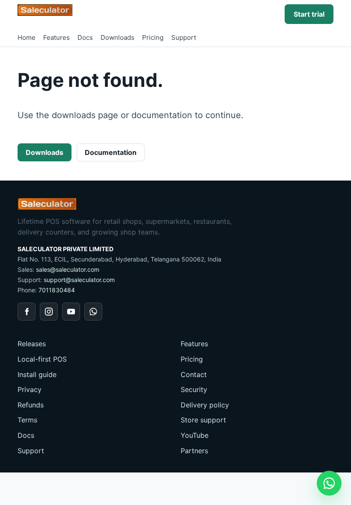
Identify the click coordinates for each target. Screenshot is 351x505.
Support (183, 37)
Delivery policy (205, 405)
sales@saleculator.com (67, 269)
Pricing (153, 37)
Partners (194, 450)
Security (194, 389)
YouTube (194, 435)
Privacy (30, 389)
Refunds (31, 405)
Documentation (111, 152)
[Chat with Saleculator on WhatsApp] (329, 483)
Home (27, 37)
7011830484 (57, 290)
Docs (85, 37)
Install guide (37, 374)
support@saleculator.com (79, 279)
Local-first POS (42, 359)
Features (56, 37)
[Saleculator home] (45, 10)
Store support (203, 420)
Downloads (117, 37)
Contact (194, 374)
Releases (32, 343)
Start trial (309, 14)
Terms (27, 420)
